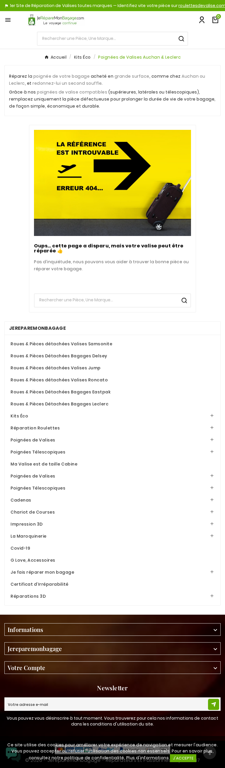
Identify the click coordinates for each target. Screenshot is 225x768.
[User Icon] (202, 20)
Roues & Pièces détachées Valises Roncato (59, 380)
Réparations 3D (28, 596)
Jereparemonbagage (37, 328)
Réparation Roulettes (35, 428)
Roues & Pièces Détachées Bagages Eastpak (60, 392)
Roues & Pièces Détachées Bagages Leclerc (59, 404)
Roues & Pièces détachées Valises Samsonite (61, 344)
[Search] (181, 39)
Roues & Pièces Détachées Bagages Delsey (59, 356)
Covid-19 (20, 548)
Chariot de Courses (33, 512)
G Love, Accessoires (33, 560)
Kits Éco (19, 416)
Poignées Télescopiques (38, 452)
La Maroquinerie (29, 536)
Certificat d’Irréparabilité (40, 584)
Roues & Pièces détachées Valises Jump (56, 368)
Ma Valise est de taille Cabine (44, 464)
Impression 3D (27, 524)
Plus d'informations (147, 758)
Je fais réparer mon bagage (42, 572)
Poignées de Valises (33, 440)
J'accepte (183, 758)
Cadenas (21, 500)
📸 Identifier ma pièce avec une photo (113, 282)
